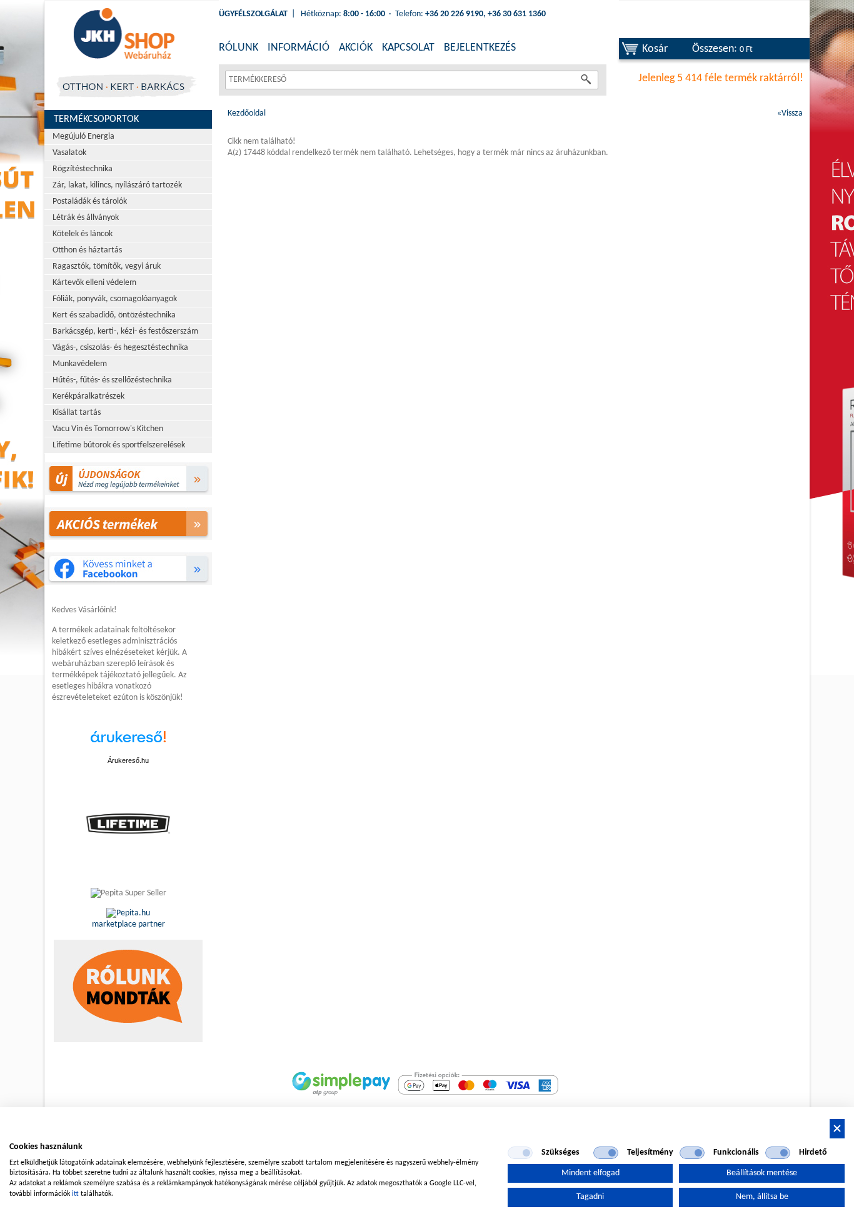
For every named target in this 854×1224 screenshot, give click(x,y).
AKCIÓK (356, 48)
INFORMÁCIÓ (298, 48)
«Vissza (790, 113)
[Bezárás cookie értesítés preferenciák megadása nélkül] (837, 1128)
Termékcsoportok (96, 119)
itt (75, 1194)
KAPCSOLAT (408, 48)
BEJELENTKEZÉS (480, 48)
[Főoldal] (124, 34)
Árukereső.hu (128, 760)
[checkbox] (520, 1153)
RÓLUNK (238, 48)
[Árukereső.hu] (128, 743)
